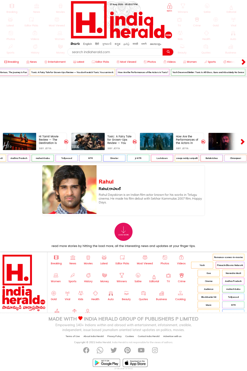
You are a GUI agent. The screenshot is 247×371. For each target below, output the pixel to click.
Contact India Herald (148, 336)
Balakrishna (210, 158)
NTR (88, 158)
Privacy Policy (114, 336)
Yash (202, 265)
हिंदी (97, 43)
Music (209, 305)
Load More (123, 234)
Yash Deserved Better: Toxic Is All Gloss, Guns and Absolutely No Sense (206, 72)
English (87, 43)
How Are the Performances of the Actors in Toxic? (141, 72)
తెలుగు (75, 44)
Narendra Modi (233, 273)
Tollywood (64, 158)
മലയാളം (155, 43)
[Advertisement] (123, 104)
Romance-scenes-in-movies (228, 257)
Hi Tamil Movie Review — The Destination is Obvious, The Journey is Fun (48, 139)
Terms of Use (73, 336)
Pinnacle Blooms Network (230, 265)
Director (112, 158)
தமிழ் (126, 43)
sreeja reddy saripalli (185, 158)
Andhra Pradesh (17, 158)
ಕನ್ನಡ (117, 43)
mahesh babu (41, 158)
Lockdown (160, 158)
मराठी (135, 43)
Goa (208, 273)
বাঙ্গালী (144, 43)
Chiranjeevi (233, 158)
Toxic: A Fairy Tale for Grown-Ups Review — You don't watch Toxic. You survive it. (70, 72)
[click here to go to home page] (122, 37)
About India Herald (94, 336)
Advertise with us (172, 336)
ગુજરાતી (106, 43)
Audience (208, 289)
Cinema (208, 281)
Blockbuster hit (208, 297)
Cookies (129, 336)
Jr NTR (136, 158)
